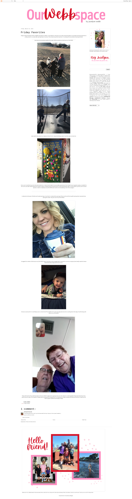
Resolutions (104, 91)
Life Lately (103, 86)
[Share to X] (27, 402)
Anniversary (98, 75)
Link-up (108, 86)
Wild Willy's (100, 99)
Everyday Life (105, 80)
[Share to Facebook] (28, 402)
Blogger (71, 495)
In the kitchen (96, 85)
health (102, 84)
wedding (101, 96)
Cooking (108, 78)
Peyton (97, 90)
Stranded (99, 93)
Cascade (108, 76)
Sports (109, 92)
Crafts (91, 79)
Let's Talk (98, 86)
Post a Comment (26, 417)
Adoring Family (27, 411)
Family (91, 81)
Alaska (91, 75)
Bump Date (104, 76)
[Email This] (24, 402)
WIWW (104, 99)
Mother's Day (94, 89)
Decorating (108, 79)
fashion (100, 81)
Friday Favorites (27, 403)
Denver (91, 80)
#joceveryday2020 (101, 74)
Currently (93, 79)
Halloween (95, 84)
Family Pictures (95, 81)
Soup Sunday (105, 92)
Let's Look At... (93, 86)
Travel (105, 95)
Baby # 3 (103, 75)
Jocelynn (104, 85)
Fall (109, 80)
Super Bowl (108, 93)
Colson (104, 78)
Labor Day (108, 85)
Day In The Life (101, 79)
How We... (91, 85)
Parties (91, 90)
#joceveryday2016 (93, 74)
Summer (103, 93)
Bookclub (97, 76)
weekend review (100, 98)
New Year (100, 89)
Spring (91, 93)
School (108, 91)
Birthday (94, 76)
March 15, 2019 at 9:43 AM (29, 414)
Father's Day (104, 81)
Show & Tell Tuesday (98, 92)
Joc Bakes (101, 85)
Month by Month (102, 87)
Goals (92, 84)
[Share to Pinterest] (29, 402)
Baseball (106, 75)
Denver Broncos (96, 80)
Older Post (84, 419)
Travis (109, 94)
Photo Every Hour (102, 90)
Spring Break (95, 93)
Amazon (94, 75)
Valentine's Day (97, 96)
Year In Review (97, 100)
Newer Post (23, 419)
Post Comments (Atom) (31, 421)
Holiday (105, 84)
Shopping (91, 92)
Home (54, 419)
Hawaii (99, 84)
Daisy (97, 79)
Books (100, 76)
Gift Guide (106, 83)
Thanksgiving (92, 94)
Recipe (100, 91)
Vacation (92, 96)
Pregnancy (95, 91)
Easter (101, 80)
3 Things (108, 74)
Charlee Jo (92, 78)
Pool (107, 90)
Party (94, 90)
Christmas (98, 78)
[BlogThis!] (25, 402)
